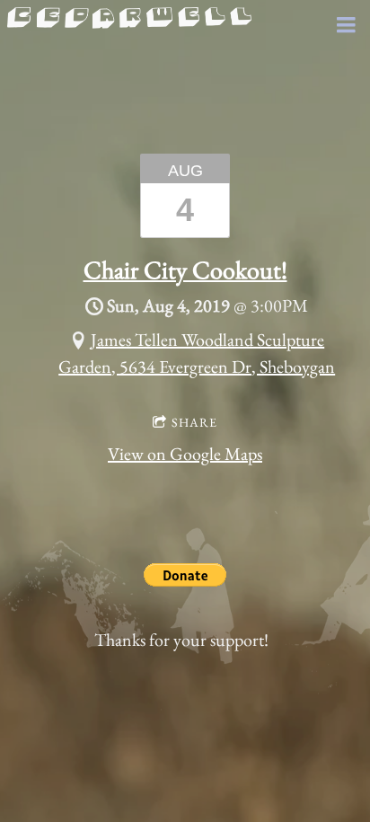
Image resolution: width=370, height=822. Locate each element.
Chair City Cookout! (185, 269)
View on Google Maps (185, 453)
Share (194, 422)
